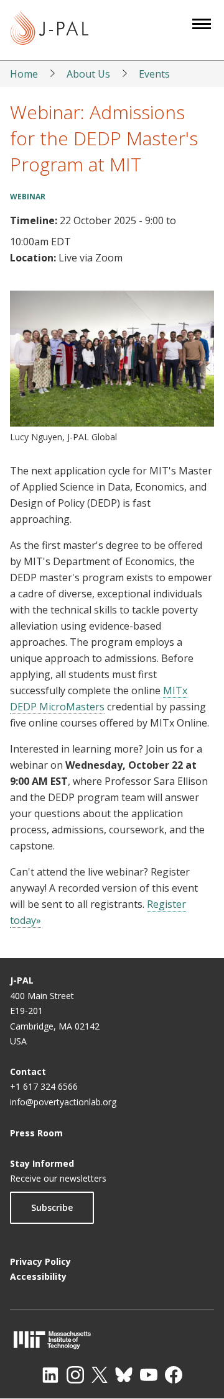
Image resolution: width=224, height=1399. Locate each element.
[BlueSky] (124, 1374)
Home (24, 74)
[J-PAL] (49, 30)
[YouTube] (148, 1374)
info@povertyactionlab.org (63, 1102)
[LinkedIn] (50, 1374)
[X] (99, 1375)
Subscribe (52, 1207)
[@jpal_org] (75, 1374)
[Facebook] (173, 1374)
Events (154, 74)
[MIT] (112, 1340)
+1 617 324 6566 (44, 1086)
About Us (88, 74)
